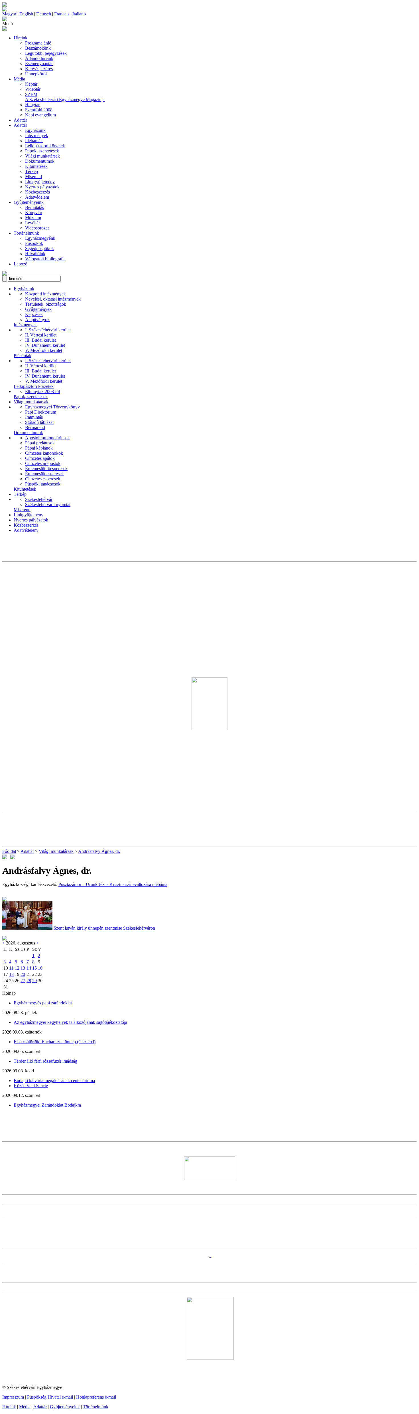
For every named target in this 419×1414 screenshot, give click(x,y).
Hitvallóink (35, 253)
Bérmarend (35, 427)
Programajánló (38, 43)
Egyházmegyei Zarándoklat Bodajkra (47, 1105)
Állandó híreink (39, 58)
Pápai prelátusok (40, 442)
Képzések (34, 314)
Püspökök (34, 243)
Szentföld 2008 (38, 109)
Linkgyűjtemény (40, 181)
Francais (61, 13)
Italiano (79, 13)
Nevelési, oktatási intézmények (53, 299)
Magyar (9, 13)
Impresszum (13, 1397)
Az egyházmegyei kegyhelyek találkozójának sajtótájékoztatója (70, 1022)
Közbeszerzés (37, 192)
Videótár (32, 89)
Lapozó (20, 263)
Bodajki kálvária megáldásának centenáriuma (54, 1080)
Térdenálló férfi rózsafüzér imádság (45, 1061)
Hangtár (32, 104)
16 (40, 968)
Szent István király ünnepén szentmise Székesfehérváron (104, 928)
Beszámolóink (38, 48)
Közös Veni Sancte (31, 1085)
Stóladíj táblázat (39, 422)
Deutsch (43, 13)
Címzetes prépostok (42, 463)
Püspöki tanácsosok (42, 484)
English (26, 13)
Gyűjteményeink (29, 202)
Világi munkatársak (42, 156)
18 (11, 974)
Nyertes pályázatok (42, 186)
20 (23, 974)
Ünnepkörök (36, 73)
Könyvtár (33, 212)
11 (11, 968)
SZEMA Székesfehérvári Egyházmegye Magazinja (65, 97)
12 (17, 968)
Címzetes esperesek (42, 478)
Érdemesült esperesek (44, 473)
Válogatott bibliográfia (45, 258)
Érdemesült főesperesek (46, 468)
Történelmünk (26, 233)
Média (19, 78)
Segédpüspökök (39, 248)
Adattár (20, 120)
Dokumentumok (39, 161)
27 (23, 980)
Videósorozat (37, 227)
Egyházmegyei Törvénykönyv (52, 406)
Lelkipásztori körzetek (45, 145)
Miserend (33, 176)
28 (29, 980)
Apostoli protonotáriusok (47, 437)
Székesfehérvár (38, 499)
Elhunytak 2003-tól (42, 391)
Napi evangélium (40, 114)
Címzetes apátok (40, 458)
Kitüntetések (36, 166)
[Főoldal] (4, 9)
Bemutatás (34, 207)
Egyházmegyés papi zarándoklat (43, 1002)
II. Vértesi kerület (40, 335)
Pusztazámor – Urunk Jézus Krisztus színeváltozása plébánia (112, 884)
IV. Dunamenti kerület (45, 345)
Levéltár (32, 222)
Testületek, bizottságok (45, 304)
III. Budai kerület (40, 340)
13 (23, 968)
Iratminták (34, 417)
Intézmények (36, 135)
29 (34, 980)
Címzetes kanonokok (44, 453)
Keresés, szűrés (39, 68)
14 (29, 968)
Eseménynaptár (39, 63)
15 (34, 968)
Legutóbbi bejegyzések (46, 53)
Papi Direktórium (40, 412)
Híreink (20, 37)
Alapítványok (37, 319)
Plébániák (34, 140)
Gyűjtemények (38, 309)
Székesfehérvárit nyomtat (47, 504)
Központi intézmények (45, 293)
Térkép (31, 171)
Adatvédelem (37, 197)
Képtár (31, 84)
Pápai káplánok (39, 448)
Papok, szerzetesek (42, 150)
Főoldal (9, 851)
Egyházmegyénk (40, 238)
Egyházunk (35, 130)
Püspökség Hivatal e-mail (50, 1397)
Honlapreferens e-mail (96, 1397)
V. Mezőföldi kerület (43, 350)
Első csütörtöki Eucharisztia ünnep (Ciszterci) (54, 1041)
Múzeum (33, 217)
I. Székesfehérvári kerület (48, 329)
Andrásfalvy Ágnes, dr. (99, 851)
